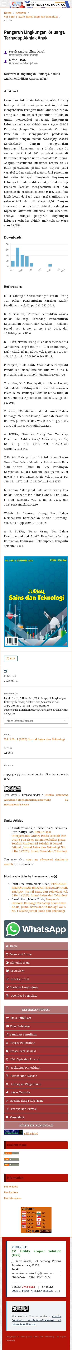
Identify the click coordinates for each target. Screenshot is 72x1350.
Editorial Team (20, 962)
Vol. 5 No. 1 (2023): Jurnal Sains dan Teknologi (31, 16)
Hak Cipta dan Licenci (25, 1059)
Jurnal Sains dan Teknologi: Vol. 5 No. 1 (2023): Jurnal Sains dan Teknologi (39, 849)
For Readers (11, 1186)
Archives (21, 12)
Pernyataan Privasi (23, 1109)
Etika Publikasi (20, 1026)
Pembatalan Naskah (23, 1076)
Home (7, 12)
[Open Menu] (4, 4)
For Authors (11, 1192)
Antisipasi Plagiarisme (25, 1084)
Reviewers (17, 971)
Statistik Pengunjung (24, 987)
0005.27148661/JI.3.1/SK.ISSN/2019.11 (36, 1290)
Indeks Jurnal (19, 979)
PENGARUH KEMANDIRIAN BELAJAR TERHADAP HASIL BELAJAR (40, 887)
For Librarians (12, 1198)
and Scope (21, 954)
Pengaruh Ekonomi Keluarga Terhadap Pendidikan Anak (39, 903)
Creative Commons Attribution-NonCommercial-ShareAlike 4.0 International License (36, 799)
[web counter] (13, 1133)
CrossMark (16, 1117)
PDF (12, 658)
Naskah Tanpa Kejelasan (26, 1100)
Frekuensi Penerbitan (25, 1067)
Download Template (23, 995)
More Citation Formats (20, 721)
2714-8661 (28, 1287)
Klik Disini (31, 1133)
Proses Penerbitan (22, 1043)
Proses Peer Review (23, 1051)
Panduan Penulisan (23, 1034)
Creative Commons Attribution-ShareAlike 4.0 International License (36, 1320)
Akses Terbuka (20, 1092)
